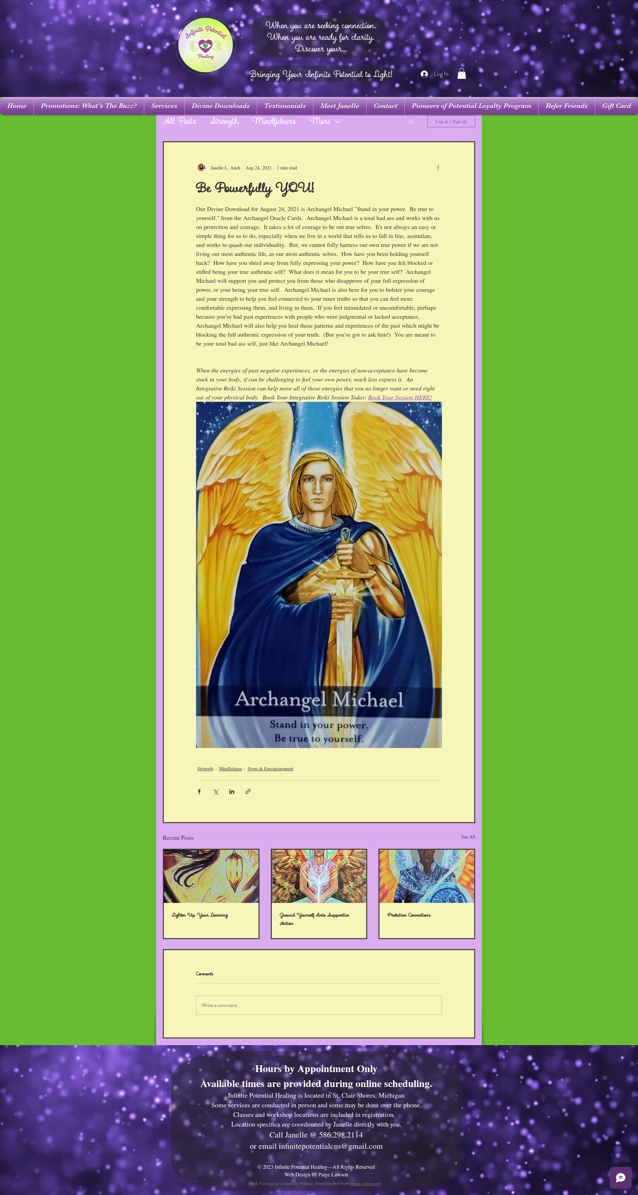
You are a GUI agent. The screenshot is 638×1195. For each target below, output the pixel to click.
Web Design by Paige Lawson (316, 1174)
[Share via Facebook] (199, 791)
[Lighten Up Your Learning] (211, 876)
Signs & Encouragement (270, 768)
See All (468, 836)
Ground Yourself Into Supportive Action (314, 919)
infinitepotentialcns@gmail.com (331, 1146)
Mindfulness (274, 121)
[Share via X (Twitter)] (215, 791)
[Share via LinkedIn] (232, 791)
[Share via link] (248, 791)
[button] (461, 73)
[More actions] (438, 167)
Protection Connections (409, 915)
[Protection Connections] (426, 876)
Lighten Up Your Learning (200, 915)
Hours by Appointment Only (316, 1068)
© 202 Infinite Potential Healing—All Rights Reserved (316, 1166)
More (319, 121)
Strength (224, 121)
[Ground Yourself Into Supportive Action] (319, 876)
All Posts (179, 121)
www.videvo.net (365, 1183)
